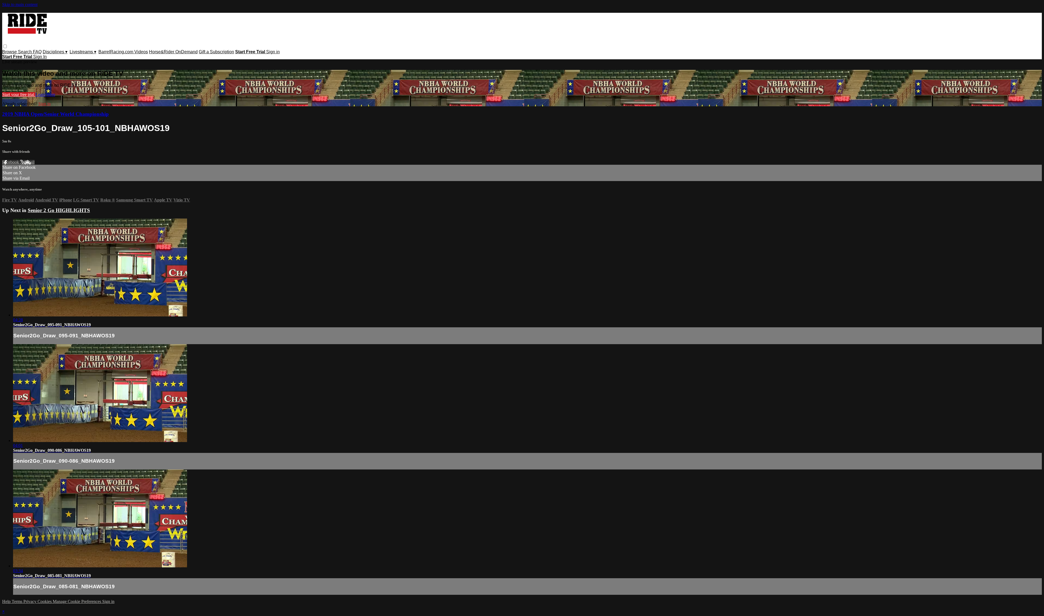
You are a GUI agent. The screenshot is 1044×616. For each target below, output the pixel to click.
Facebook (11, 162)
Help (7, 601)
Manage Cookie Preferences (77, 601)
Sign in (273, 51)
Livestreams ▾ (83, 51)
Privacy (30, 601)
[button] (5, 46)
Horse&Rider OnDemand (173, 51)
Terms (17, 601)
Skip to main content (20, 4)
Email (29, 162)
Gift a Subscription (216, 51)
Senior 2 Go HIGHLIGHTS (59, 210)
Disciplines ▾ (55, 51)
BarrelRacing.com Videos (123, 51)
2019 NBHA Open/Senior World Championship (55, 114)
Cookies (45, 601)
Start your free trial (18, 94)
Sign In (40, 56)
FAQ (37, 51)
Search (25, 51)
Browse (10, 51)
